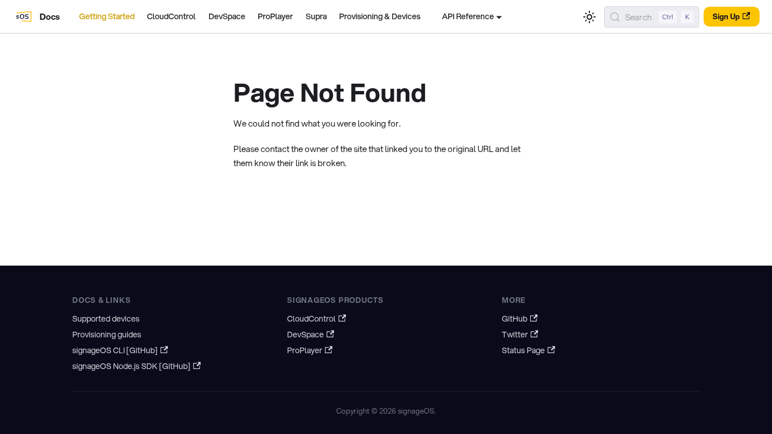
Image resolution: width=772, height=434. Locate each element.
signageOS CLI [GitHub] (115, 350)
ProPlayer (275, 16)
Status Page (523, 350)
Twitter (515, 334)
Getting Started (107, 16)
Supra (316, 16)
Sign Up (726, 16)
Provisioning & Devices (379, 16)
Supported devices (106, 318)
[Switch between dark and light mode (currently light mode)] (589, 16)
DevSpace (227, 16)
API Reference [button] (468, 16)
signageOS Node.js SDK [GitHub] (131, 366)
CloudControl (171, 16)
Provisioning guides (106, 334)
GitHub (514, 318)
